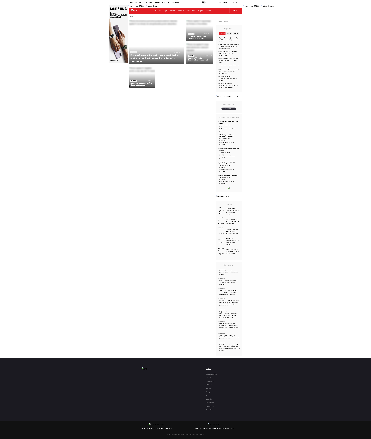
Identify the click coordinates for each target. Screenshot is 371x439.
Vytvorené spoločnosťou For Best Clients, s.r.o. (156, 428)
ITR (168, 2)
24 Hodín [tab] (222, 33)
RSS (207, 396)
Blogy (208, 392)
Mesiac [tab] (236, 33)
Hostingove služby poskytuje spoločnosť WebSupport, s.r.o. (214, 428)
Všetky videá (228, 109)
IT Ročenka (210, 381)
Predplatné (143, 2)
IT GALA (208, 378)
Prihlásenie (223, 2)
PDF (163, 2)
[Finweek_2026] (229, 196)
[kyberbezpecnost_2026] (229, 96)
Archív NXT (191, 11)
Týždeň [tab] (229, 33)
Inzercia (209, 399)
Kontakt (209, 410)
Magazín (158, 11)
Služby (235, 2)
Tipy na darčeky (169, 11)
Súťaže (208, 11)
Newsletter (175, 2)
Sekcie (235, 11)
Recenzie (181, 11)
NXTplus (200, 11)
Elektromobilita (154, 2)
